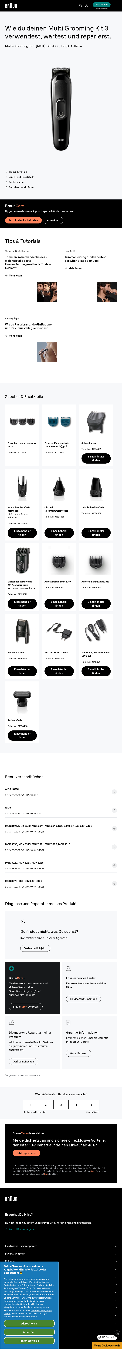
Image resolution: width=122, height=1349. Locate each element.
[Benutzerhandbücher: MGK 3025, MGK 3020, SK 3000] (114, 883)
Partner (14, 1282)
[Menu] (115, 6)
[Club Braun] (117, 1333)
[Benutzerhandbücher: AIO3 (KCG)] (114, 791)
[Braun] (11, 6)
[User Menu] (87, 5)
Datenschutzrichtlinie (14, 1304)
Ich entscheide (29, 1340)
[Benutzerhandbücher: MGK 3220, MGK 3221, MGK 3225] (114, 865)
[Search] (80, 5)
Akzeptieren (29, 1323)
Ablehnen (29, 1332)
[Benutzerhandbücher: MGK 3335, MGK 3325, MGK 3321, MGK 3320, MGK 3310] (114, 847)
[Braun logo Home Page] (11, 6)
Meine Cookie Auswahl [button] (107, 1345)
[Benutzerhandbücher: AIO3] (114, 810)
